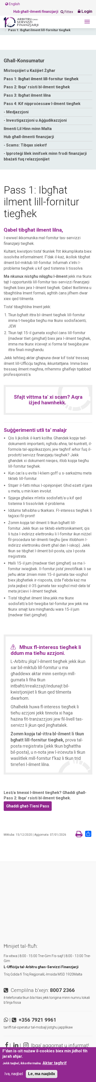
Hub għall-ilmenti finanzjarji (29, 136)
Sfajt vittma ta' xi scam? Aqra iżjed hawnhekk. (48, 400)
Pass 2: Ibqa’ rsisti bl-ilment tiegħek (37, 87)
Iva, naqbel (13, 1073)
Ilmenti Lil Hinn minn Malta (28, 128)
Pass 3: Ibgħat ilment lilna (27, 95)
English (14, 4)
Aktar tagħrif (55, 1063)
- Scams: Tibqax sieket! (25, 145)
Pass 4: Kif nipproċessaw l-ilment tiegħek (42, 103)
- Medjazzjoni (16, 112)
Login (86, 11)
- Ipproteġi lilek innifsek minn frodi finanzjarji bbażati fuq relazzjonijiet (45, 156)
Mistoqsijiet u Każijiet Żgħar (29, 70)
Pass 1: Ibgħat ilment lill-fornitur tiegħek (41, 79)
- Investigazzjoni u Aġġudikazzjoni (35, 120)
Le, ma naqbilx (41, 1074)
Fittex (68, 12)
